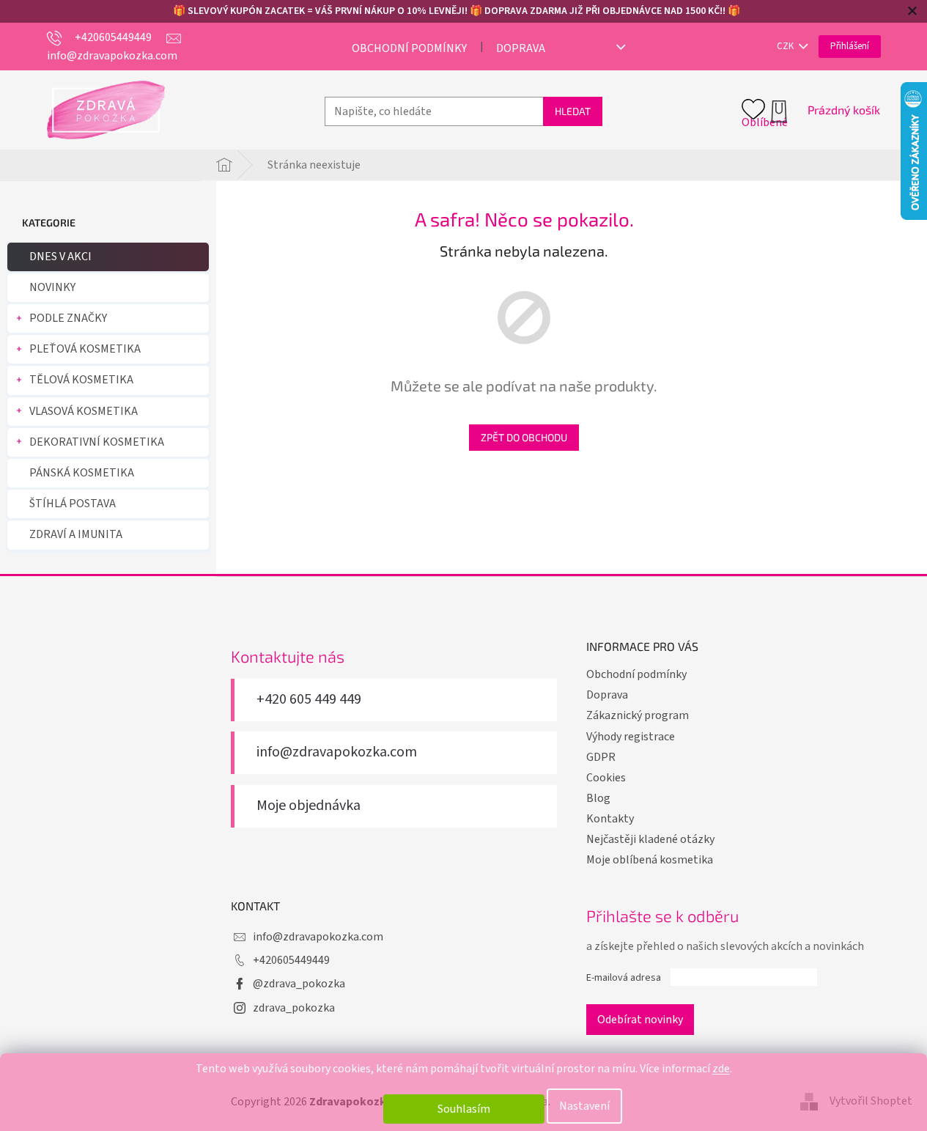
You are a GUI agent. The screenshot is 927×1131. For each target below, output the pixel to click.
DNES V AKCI (60, 256)
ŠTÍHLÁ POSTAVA (72, 503)
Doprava (520, 48)
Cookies (606, 778)
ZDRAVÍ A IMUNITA (75, 534)
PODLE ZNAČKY (68, 318)
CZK (786, 46)
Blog (598, 798)
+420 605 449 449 (308, 700)
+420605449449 (291, 960)
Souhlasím (463, 1109)
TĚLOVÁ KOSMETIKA (81, 380)
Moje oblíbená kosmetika (649, 860)
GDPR (601, 757)
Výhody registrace (630, 737)
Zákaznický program (637, 715)
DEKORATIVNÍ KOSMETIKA (96, 442)
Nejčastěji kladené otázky (650, 839)
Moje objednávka (308, 806)
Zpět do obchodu (524, 437)
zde (721, 1069)
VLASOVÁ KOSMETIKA (83, 411)
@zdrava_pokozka (299, 984)
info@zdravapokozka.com (336, 752)
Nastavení (584, 1106)
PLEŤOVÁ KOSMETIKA (85, 349)
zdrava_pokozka (294, 1008)
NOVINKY (52, 287)
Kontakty (610, 819)
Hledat (573, 111)
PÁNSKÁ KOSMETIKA (81, 473)
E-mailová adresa (623, 977)
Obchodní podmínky (409, 48)
